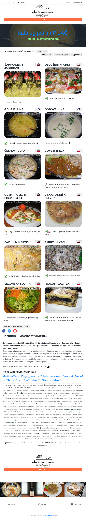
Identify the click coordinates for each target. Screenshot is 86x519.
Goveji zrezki (37, 412)
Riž (80, 422)
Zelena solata (33, 430)
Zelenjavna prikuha (43, 428)
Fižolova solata (9, 430)
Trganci (8, 420)
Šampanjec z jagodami (50, 385)
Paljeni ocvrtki (13, 414)
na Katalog (42, 52)
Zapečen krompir (10, 422)
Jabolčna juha (57, 390)
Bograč (62, 412)
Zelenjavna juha (11, 390)
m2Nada (43, 376)
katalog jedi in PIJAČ (43, 33)
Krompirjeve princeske (17, 420)
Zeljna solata (55, 430)
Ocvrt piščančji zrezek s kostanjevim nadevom (25, 398)
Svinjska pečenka (44, 398)
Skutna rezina (21, 436)
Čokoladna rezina (16, 433)
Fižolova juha (12, 393)
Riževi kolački (24, 417)
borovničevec (69, 385)
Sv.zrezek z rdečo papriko (55, 409)
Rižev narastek (30, 414)
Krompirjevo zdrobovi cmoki (58, 422)
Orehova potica (46, 433)
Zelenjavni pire (31, 428)
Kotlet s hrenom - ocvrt (29, 404)
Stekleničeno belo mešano (51, 438)
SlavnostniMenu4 (73, 376)
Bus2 (27, 380)
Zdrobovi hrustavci (38, 425)
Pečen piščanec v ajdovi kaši (11, 396)
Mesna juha (39, 393)
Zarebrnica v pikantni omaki (21, 401)
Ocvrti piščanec (70, 412)
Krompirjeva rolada (74, 425)
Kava (15, 385)
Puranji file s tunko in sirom (67, 396)
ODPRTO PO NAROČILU (73, 2)
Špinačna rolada (39, 414)
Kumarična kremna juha (68, 390)
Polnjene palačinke (27, 433)
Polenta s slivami (21, 428)
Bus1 (19, 380)
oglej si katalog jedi (11, 493)
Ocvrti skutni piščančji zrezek (39, 401)
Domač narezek (14, 388)
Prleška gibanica (65, 430)
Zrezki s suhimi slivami (56, 398)
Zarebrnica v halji (42, 396)
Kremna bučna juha (45, 387)
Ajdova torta (21, 414)
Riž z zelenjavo (54, 428)
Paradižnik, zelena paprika (21, 430)
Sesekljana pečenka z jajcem (28, 396)
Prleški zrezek (40, 404)
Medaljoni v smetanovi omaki (66, 404)
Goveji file (10, 401)
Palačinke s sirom (76, 393)
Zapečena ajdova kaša (59, 420)
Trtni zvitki (56, 393)
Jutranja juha (55, 387)
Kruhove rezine (7, 425)
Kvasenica (37, 433)
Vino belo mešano (55, 436)
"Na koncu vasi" (47, 515)
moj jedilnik (47, 55)
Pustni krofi (73, 433)
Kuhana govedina (12, 406)
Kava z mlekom (22, 385)
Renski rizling (39, 438)
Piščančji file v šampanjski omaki (22, 412)
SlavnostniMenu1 (51, 380)
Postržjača (7, 433)
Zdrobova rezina (14, 417)
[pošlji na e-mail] (15, 331)
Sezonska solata (75, 428)
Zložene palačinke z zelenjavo (43, 420)
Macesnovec (8, 385)
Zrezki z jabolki (17, 404)
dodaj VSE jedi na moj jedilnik (68, 55)
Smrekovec (61, 385)
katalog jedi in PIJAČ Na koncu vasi (20, 51)
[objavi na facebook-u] (3, 331)
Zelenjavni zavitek (65, 393)
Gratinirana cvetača (73, 420)
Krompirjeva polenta (72, 422)
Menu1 (35, 380)
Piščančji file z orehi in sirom (74, 406)
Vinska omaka (35, 422)
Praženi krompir (64, 428)
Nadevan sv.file (68, 398)
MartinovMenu (11, 376)
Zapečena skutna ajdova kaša (37, 417)
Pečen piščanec (54, 412)
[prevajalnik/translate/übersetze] (13, 2)
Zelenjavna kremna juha (22, 390)
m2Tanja (9, 380)
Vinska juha (36, 387)
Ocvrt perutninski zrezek (72, 409)
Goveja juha (21, 393)
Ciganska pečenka (52, 404)
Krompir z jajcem (45, 422)
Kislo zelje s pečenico (50, 406)
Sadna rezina (45, 436)
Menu (44, 19)
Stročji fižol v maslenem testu (55, 417)
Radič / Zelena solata (44, 430)
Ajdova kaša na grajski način (53, 414)
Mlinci (13, 425)
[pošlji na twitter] (9, 331)
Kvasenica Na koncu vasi (33, 436)
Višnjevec (40, 385)
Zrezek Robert (39, 406)
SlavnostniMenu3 (55, 377)
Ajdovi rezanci (12, 428)
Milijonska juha (35, 390)
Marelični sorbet (31, 385)
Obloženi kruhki (25, 388)
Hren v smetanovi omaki (23, 422)
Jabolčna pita (55, 433)
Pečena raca (45, 412)
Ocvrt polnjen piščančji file (40, 409)
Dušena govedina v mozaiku (26, 406)
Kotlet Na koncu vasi (26, 409)
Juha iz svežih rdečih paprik (68, 387)
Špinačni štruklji (66, 414)
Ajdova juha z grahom (46, 390)
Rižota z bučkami (49, 425)
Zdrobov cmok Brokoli (61, 425)
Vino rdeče (62, 438)
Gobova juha (31, 393)
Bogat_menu (28, 376)
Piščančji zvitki (8, 412)
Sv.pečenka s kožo (53, 396)
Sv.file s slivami (62, 406)
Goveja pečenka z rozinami (11, 409)
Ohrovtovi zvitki (48, 393)
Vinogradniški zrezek (54, 401)
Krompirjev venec (29, 420)
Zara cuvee (64, 436)
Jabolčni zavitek (64, 433)
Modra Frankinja (29, 438)
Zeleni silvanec (73, 436)
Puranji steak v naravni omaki (69, 401)
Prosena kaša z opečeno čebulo (73, 417)
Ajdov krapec (76, 430)
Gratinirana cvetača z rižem (24, 425)
